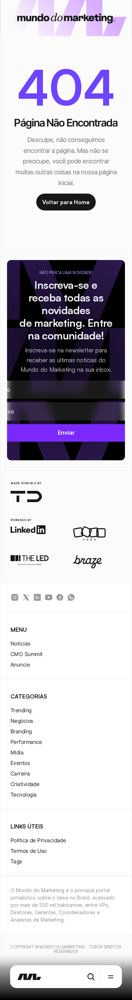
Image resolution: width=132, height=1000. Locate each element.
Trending (21, 710)
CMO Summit (27, 654)
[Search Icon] (91, 977)
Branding (21, 731)
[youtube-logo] (48, 597)
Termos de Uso (29, 851)
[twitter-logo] (26, 597)
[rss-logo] (60, 597)
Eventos (20, 763)
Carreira (20, 773)
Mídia (17, 752)
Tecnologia (24, 794)
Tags (16, 861)
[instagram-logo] (15, 597)
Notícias (21, 643)
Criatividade (25, 784)
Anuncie (20, 664)
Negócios (22, 720)
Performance (26, 742)
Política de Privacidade (38, 840)
